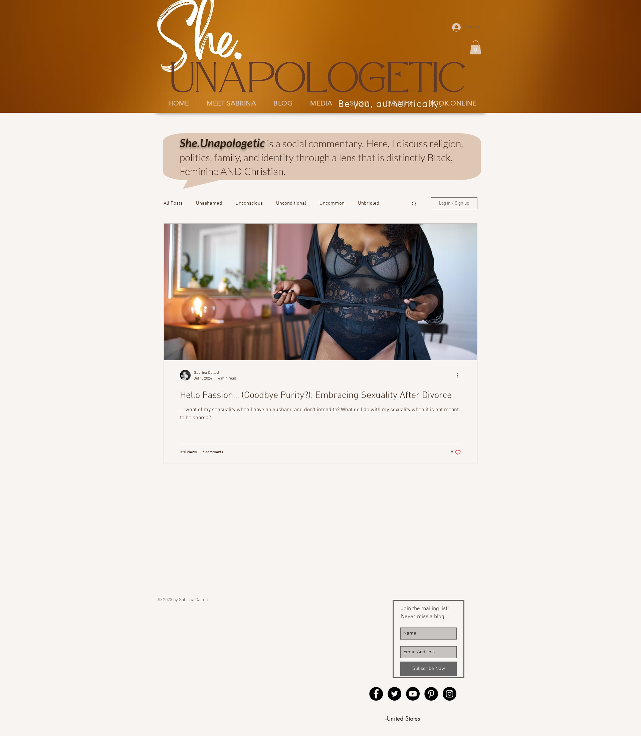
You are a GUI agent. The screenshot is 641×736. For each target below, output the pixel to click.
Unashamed (209, 203)
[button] (475, 47)
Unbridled (368, 203)
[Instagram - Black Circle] (449, 694)
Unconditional (291, 203)
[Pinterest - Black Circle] (431, 694)
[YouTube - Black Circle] (413, 694)
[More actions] (460, 375)
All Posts (173, 203)
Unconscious (249, 203)
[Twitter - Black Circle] (394, 694)
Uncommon (332, 203)
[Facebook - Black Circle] (376, 694)
